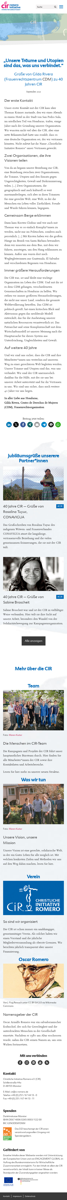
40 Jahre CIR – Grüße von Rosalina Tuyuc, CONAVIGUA (23, 511)
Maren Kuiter (15, 735)
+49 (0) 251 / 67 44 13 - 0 (24, 1095)
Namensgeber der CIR (20, 1014)
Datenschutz (30, 1196)
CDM (46, 79)
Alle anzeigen (33, 641)
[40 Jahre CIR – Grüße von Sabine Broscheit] (33, 574)
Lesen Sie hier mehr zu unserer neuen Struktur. (31, 771)
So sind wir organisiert (20, 922)
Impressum (17, 1196)
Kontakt (6, 1196)
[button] (9, 424)
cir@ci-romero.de (19, 1092)
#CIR (59, 506)
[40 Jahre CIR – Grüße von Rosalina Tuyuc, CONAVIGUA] (33, 483)
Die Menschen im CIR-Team (25, 743)
